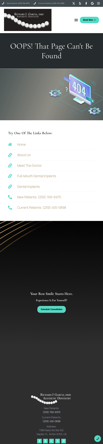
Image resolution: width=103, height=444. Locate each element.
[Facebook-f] (39, 441)
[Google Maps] (93, 3)
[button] (76, 20)
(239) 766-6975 (51, 412)
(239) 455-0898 (51, 421)
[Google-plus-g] (51, 441)
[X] (74, 3)
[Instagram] (99, 3)
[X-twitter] (57, 441)
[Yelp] (80, 3)
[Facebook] (86, 3)
